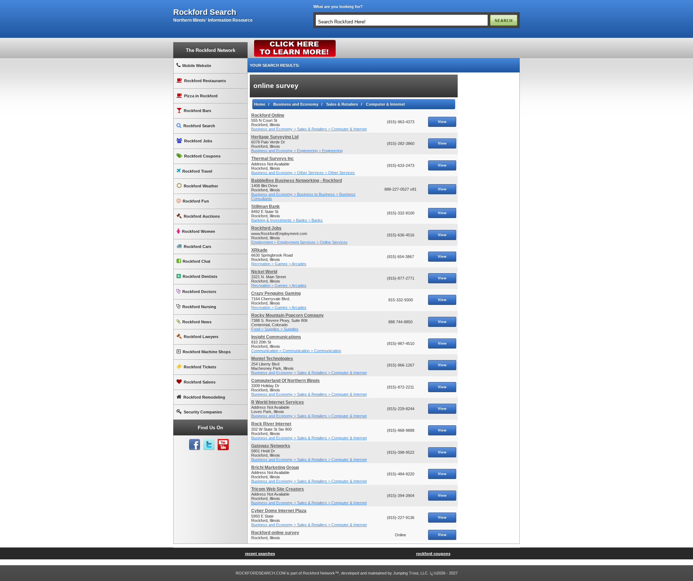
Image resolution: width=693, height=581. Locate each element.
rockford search (204, 12)
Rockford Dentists (200, 276)
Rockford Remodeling (204, 397)
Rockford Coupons (202, 156)
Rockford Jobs (198, 141)
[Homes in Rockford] (295, 41)
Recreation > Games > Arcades (278, 264)
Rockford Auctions (202, 216)
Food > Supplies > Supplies (274, 329)
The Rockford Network (210, 50)
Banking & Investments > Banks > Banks (287, 220)
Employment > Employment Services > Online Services (299, 242)
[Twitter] (209, 445)
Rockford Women (198, 231)
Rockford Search (199, 126)
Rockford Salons (199, 382)
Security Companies (203, 412)
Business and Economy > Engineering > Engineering (297, 150)
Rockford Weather (201, 186)
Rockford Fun (196, 201)
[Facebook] (194, 445)
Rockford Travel (197, 171)
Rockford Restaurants (205, 81)
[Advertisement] (489, 183)
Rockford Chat (196, 261)
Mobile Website (196, 65)
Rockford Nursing (199, 307)
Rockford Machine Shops (207, 352)
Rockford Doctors (199, 291)
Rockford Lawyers (201, 336)
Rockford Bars (197, 110)
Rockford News (197, 322)
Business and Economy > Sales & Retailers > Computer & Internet (309, 129)
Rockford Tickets (200, 367)
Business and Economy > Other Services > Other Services (303, 172)
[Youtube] (223, 445)
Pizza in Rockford (201, 96)
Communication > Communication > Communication (296, 351)
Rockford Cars (197, 246)
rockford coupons (433, 553)
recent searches (260, 553)
